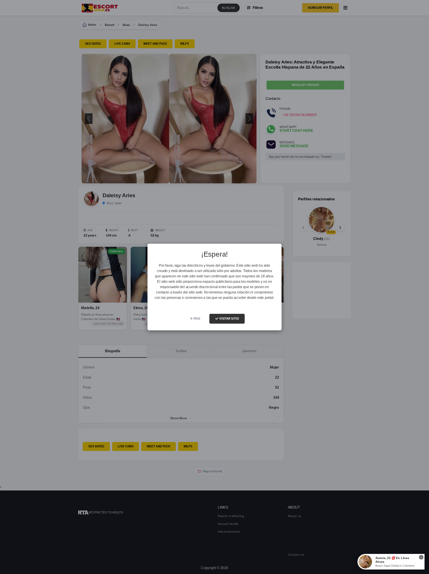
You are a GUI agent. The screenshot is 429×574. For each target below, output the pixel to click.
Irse (196, 318)
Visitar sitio (228, 318)
